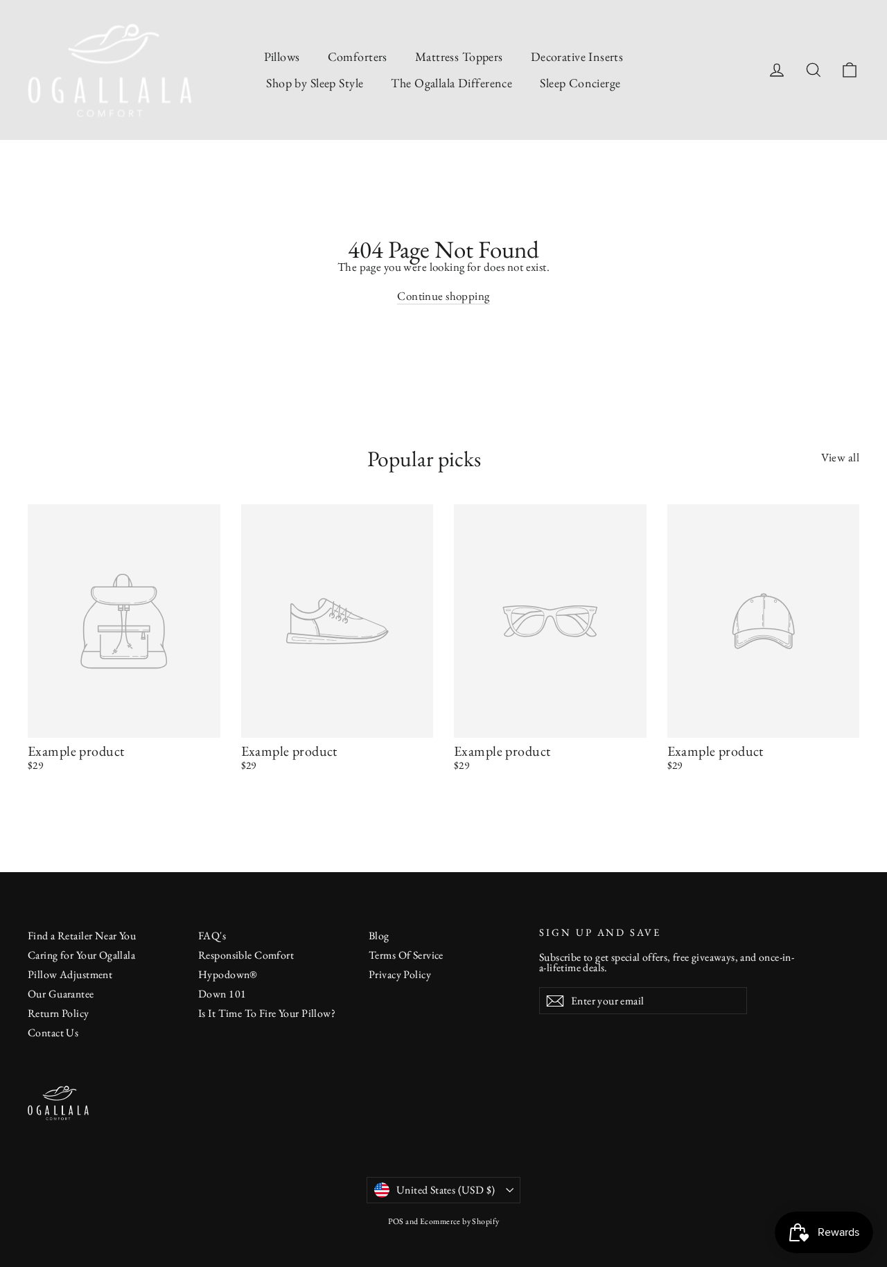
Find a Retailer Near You (82, 935)
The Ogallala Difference (451, 83)
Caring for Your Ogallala (81, 955)
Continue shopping (443, 295)
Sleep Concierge (580, 83)
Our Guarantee (61, 993)
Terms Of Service (406, 955)
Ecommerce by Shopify (460, 1221)
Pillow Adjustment (70, 974)
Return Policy (58, 1013)
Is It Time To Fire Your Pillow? (266, 1013)
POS (396, 1221)
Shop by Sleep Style (314, 83)
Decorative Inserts (577, 56)
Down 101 (222, 993)
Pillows (282, 56)
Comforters (357, 56)
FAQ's (212, 935)
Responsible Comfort (246, 955)
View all (840, 456)
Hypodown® (228, 974)
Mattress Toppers (459, 56)
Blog (379, 935)
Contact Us (53, 1032)
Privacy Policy (400, 974)
